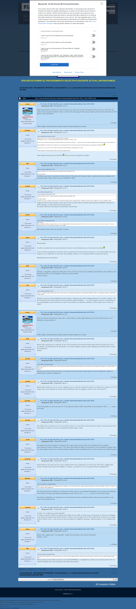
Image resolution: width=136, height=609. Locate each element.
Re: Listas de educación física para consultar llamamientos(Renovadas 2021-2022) (67, 104)
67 (38, 96)
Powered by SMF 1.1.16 (60, 589)
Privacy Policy (79, 72)
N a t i (71, 593)
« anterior (106, 93)
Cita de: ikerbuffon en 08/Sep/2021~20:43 (46, 136)
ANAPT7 (27, 215)
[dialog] (68, 38)
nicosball (27, 186)
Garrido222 (27, 459)
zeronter (27, 104)
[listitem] (68, 31)
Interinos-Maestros (61, 88)
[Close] (102, 4)
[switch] (92, 35)
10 (34, 96)
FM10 (27, 266)
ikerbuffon (27, 130)
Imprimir (114, 95)
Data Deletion (56, 72)
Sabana (27, 529)
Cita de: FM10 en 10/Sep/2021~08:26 (45, 364)
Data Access (68, 72)
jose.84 (27, 439)
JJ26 (27, 285)
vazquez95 (27, 507)
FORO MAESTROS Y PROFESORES (43, 88)
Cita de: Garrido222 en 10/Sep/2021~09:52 (46, 484)
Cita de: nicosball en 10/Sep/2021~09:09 (46, 554)
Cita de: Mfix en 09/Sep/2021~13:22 (45, 192)
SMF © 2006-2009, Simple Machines (73, 589)
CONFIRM (54, 64)
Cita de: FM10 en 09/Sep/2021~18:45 (45, 291)
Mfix (27, 163)
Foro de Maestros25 (26, 88)
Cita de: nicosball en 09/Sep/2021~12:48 (46, 169)
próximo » (113, 93)
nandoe (27, 237)
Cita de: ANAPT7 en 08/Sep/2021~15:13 (45, 220)
